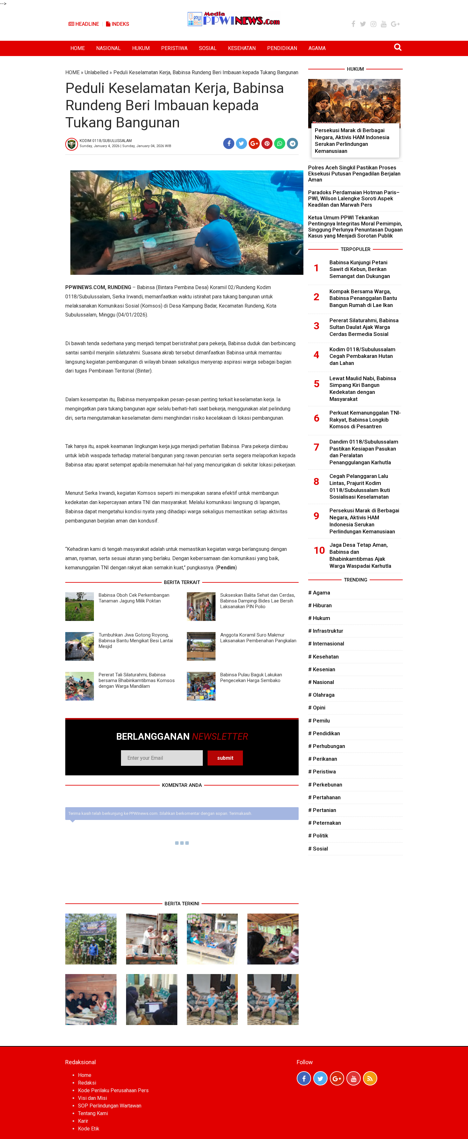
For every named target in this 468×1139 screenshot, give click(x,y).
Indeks (119, 24)
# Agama (319, 592)
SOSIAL (207, 48)
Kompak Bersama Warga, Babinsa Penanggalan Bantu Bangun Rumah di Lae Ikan (363, 298)
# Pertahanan (324, 797)
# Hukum (319, 618)
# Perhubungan (326, 746)
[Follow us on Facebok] (304, 1078)
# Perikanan (322, 759)
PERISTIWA (174, 48)
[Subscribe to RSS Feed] (370, 1078)
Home (84, 1075)
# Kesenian (321, 669)
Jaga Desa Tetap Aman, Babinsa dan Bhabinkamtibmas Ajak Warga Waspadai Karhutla (360, 555)
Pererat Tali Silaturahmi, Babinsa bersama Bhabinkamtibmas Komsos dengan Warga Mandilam (137, 680)
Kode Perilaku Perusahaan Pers (113, 1090)
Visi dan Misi (92, 1098)
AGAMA (317, 48)
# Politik (318, 835)
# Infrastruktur (325, 631)
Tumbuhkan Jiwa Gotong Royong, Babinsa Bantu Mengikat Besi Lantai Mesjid (136, 640)
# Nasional (321, 682)
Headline (86, 24)
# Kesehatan (323, 656)
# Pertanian (322, 810)
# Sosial (318, 848)
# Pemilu (319, 720)
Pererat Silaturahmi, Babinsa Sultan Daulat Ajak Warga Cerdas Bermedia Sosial (364, 327)
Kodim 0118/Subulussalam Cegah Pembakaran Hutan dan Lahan (362, 356)
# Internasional (326, 643)
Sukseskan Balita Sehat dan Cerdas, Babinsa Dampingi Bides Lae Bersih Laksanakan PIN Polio (257, 600)
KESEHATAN (242, 48)
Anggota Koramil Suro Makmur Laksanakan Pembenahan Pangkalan (258, 638)
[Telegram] (292, 143)
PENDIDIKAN (282, 48)
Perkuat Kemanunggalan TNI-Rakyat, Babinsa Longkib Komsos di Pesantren (365, 419)
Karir (83, 1121)
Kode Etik (88, 1129)
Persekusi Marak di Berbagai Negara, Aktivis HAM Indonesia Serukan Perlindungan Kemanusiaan (352, 140)
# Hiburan (320, 605)
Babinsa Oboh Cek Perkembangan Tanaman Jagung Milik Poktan (134, 598)
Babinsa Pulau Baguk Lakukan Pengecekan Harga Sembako (251, 677)
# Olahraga (321, 695)
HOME (77, 48)
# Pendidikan (324, 733)
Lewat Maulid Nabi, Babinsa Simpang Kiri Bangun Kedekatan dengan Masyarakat (363, 388)
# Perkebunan (325, 784)
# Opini (316, 707)
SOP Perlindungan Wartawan (109, 1106)
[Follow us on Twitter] (320, 1078)
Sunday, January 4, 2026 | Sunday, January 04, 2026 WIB (125, 146)
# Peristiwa (322, 771)
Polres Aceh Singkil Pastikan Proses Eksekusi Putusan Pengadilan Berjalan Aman (354, 173)
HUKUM (141, 48)
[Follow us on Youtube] (353, 1078)
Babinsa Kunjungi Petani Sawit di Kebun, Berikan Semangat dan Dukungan (360, 269)
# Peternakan (324, 823)
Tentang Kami (93, 1113)
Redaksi (87, 1083)
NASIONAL (108, 48)
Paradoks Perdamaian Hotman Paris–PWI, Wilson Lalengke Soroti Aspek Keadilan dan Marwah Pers (354, 198)
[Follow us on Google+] (337, 1078)
